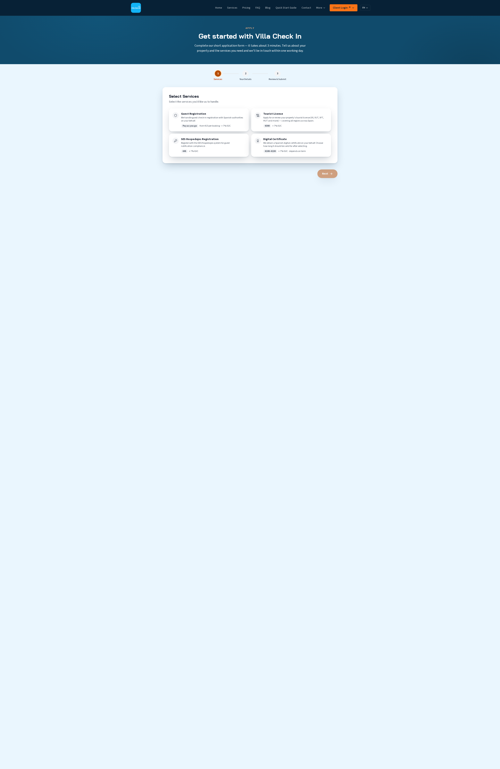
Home (218, 8)
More (319, 8)
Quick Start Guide (286, 8)
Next (325, 174)
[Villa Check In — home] (136, 8)
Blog (268, 8)
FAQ (257, 8)
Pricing (246, 8)
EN (363, 7)
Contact (306, 8)
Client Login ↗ (342, 8)
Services (232, 8)
